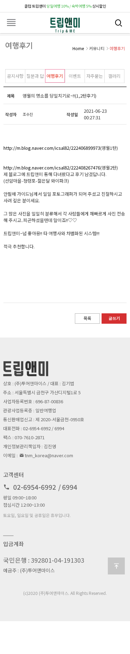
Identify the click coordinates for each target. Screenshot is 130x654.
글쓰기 (114, 318)
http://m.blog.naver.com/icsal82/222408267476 (51, 167)
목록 (87, 318)
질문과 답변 (35, 78)
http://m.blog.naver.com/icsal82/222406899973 (51, 148)
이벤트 (75, 76)
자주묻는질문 (94, 78)
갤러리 (114, 76)
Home (78, 48)
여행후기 (54, 76)
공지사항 (15, 76)
